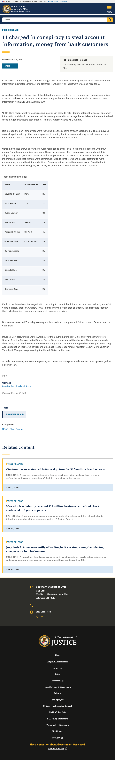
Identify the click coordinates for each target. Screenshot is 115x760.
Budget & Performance (57, 662)
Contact (56, 748)
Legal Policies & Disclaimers (57, 687)
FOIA (57, 674)
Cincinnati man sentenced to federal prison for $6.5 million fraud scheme (55, 469)
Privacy (57, 693)
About (57, 655)
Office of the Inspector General (57, 706)
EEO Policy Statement (57, 719)
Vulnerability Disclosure (57, 725)
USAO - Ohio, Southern (13, 429)
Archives (57, 668)
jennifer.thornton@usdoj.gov (16, 386)
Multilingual (57, 731)
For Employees (57, 700)
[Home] (16, 12)
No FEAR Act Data (57, 712)
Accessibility (57, 681)
